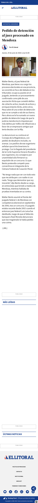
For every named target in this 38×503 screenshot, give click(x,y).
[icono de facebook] (16, 492)
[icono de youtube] (5, 492)
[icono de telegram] (27, 492)
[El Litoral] (19, 8)
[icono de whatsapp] (21, 492)
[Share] (33, 488)
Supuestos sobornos (10, 24)
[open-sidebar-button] (3, 8)
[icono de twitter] (10, 492)
